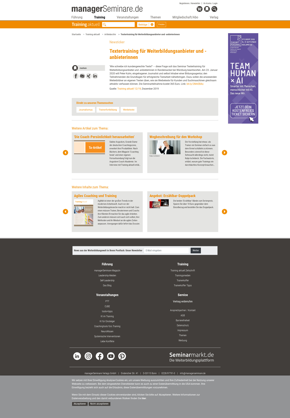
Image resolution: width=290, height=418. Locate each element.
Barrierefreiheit (183, 320)
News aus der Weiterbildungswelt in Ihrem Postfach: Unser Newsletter (108, 250)
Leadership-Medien (107, 275)
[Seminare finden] (191, 357)
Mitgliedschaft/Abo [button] (185, 17)
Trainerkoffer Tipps (183, 285)
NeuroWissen (107, 331)
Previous (65, 153)
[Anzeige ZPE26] (243, 78)
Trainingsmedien (182, 275)
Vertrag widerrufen (183, 301)
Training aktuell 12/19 (129, 88)
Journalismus (86, 109)
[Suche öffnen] (214, 9)
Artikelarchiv (110, 34)
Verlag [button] (214, 17)
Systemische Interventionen (107, 336)
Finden (161, 24)
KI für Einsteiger (107, 321)
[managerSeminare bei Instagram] (88, 356)
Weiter (196, 250)
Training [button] (99, 17)
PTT (107, 301)
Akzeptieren (80, 403)
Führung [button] (76, 17)
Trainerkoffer (183, 280)
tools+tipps (107, 311)
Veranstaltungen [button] (128, 17)
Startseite (76, 34)
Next (224, 153)
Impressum (182, 330)
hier (144, 398)
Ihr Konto (210, 3)
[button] (88, 68)
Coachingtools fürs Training (107, 326)
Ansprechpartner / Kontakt (183, 310)
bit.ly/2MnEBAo (195, 83)
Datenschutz (183, 325)
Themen (183, 335)
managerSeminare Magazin (107, 270)
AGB (183, 315)
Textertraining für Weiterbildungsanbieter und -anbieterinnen (150, 34)
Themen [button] (155, 17)
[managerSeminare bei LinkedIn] (77, 356)
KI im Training (107, 316)
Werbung (183, 340)
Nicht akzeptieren (99, 403)
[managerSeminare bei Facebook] (99, 356)
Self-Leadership (107, 280)
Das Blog (107, 285)
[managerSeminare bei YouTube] (111, 356)
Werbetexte (128, 109)
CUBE (107, 306)
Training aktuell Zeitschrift (183, 270)
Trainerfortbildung (108, 109)
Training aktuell (92, 34)
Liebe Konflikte (107, 341)
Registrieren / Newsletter (189, 3)
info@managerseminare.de (192, 373)
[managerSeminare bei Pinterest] (122, 356)
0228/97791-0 (168, 373)
